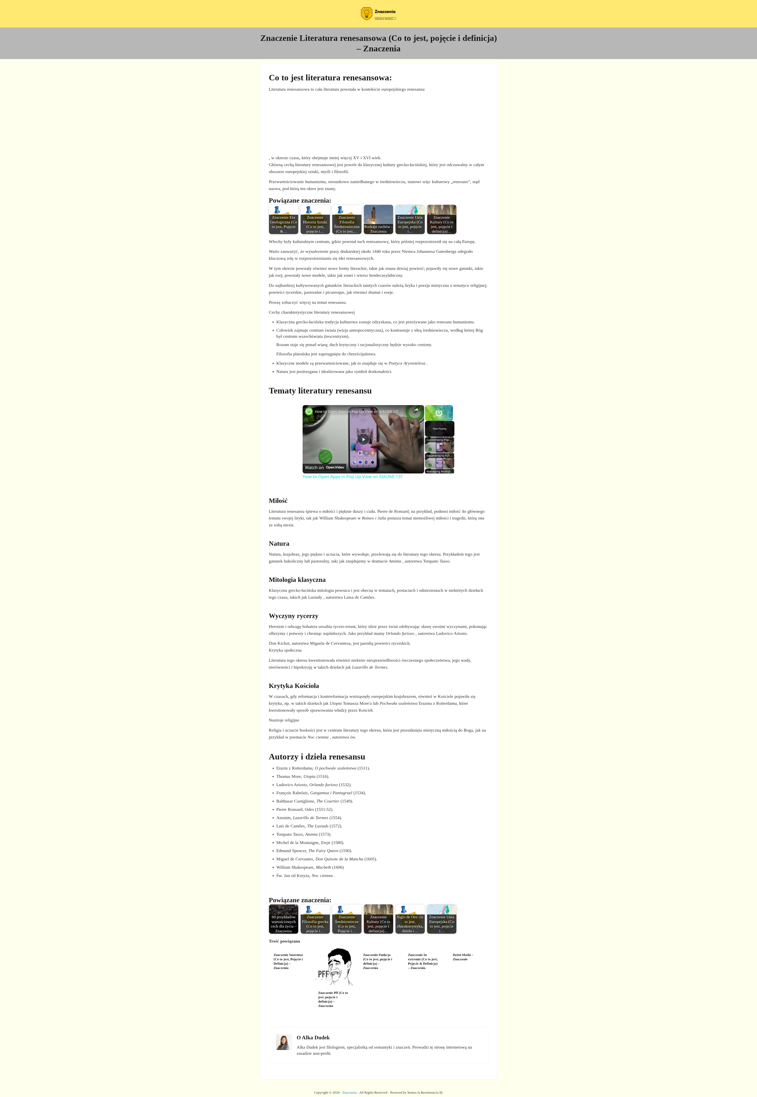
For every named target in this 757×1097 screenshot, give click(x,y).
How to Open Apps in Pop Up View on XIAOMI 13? (356, 411)
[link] (309, 411)
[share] (416, 409)
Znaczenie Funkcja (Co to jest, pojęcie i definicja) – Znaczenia (377, 961)
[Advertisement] (378, 123)
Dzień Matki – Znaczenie (463, 957)
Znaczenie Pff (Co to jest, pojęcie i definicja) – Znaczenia (333, 999)
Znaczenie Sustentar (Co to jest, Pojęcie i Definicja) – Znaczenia (288, 961)
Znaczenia (349, 1092)
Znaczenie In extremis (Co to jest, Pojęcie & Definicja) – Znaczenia (423, 961)
